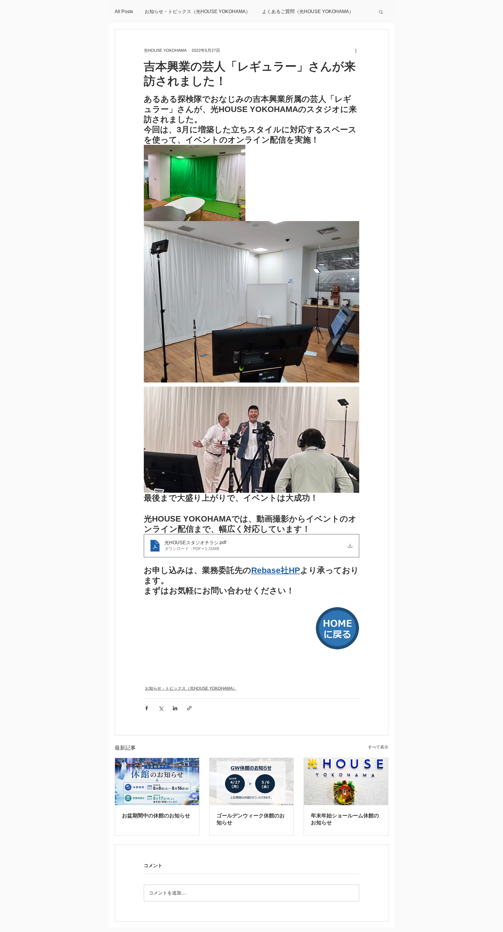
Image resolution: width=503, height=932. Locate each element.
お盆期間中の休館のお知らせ (156, 816)
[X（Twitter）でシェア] (161, 708)
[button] (381, 11)
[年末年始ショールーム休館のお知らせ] (346, 781)
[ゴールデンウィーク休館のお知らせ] (252, 781)
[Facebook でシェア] (146, 708)
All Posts (124, 11)
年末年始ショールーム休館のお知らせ (345, 819)
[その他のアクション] (355, 50)
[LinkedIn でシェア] (175, 708)
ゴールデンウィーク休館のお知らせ (251, 819)
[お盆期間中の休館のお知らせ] (157, 781)
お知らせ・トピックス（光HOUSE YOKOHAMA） (197, 11)
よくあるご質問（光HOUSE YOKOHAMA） (308, 11)
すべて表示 (378, 747)
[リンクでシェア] (189, 708)
